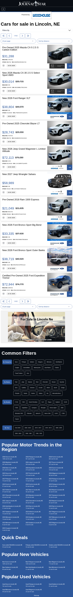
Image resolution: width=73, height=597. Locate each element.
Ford (16, 382)
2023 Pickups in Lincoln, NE (57, 480)
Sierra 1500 (47, 413)
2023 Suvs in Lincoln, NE (9, 474)
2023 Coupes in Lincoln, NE (10, 529)
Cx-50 (65, 402)
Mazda (30, 382)
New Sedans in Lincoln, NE (10, 568)
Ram (37, 382)
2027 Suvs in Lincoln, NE (56, 463)
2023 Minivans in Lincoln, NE (10, 523)
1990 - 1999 (39, 433)
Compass (34, 407)
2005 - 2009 (59, 427)
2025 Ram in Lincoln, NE (56, 507)
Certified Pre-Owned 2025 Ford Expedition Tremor (23, 276)
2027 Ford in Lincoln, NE (33, 474)
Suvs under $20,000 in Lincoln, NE (12, 546)
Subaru (40, 393)
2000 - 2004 (18, 433)
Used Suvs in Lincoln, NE (9, 585)
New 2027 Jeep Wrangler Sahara (19, 174)
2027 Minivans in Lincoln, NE (57, 518)
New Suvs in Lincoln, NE (9, 563)
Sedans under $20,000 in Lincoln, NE (59, 546)
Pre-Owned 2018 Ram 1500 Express (20, 199)
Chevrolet (45, 382)
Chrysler (17, 393)
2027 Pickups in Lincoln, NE (10, 480)
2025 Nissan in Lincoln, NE (56, 501)
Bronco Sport (53, 407)
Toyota (25, 393)
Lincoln (40, 387)
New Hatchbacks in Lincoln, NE (35, 568)
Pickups (24, 362)
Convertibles (26, 367)
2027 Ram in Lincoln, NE (33, 490)
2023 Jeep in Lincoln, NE (9, 501)
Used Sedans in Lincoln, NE (57, 585)
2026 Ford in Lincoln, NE (56, 458)
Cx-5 (43, 402)
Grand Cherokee (33, 402)
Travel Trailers (19, 373)
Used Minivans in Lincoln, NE (10, 590)
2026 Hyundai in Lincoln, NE (34, 469)
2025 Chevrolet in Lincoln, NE (34, 501)
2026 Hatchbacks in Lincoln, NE (11, 507)
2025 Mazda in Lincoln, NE (33, 496)
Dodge (63, 387)
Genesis (32, 387)
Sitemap (36, 595)
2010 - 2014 (48, 427)
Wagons (40, 362)
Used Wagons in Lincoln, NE (34, 590)
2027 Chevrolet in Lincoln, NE (10, 496)
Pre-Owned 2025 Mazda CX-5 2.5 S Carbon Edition (20, 48)
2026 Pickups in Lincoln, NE (34, 458)
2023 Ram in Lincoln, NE (33, 507)
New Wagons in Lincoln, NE (57, 563)
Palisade (29, 413)
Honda (33, 393)
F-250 (16, 407)
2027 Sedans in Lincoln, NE (10, 512)
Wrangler (43, 407)
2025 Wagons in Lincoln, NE (57, 523)
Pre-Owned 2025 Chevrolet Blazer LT (21, 123)
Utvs (28, 373)
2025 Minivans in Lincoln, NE (10, 518)
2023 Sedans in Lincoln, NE (34, 518)
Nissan (54, 382)
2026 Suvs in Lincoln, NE (9, 458)
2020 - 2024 (28, 427)
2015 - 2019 (38, 427)
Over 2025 (17, 427)
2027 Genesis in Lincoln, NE (57, 496)
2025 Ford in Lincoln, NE (33, 485)
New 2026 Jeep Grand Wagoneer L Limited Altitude (23, 150)
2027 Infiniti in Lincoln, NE (9, 490)
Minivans (49, 362)
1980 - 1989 (28, 433)
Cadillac (24, 387)
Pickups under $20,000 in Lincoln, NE (36, 546)
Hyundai (62, 382)
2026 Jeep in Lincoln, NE (33, 463)
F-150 (16, 402)
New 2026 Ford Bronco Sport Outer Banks (23, 250)
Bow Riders (48, 367)
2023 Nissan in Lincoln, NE (56, 490)
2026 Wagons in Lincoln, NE (57, 474)
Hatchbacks (59, 362)
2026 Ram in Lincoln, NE (9, 469)
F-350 (63, 413)
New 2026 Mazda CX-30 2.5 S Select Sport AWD (21, 74)
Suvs (16, 362)
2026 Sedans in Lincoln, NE (34, 480)
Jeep (22, 382)
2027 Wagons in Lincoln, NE (57, 512)
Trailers (57, 367)
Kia (47, 393)
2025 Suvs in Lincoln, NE (56, 469)
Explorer (58, 402)
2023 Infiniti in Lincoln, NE (33, 512)
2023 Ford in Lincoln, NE (9, 485)
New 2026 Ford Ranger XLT (16, 98)
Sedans (32, 362)
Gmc (16, 387)
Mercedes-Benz (56, 393)
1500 (23, 402)
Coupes (17, 367)
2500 (62, 407)
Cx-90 (56, 413)
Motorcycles (37, 367)
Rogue (49, 402)
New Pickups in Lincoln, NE (33, 563)
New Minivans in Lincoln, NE (57, 568)
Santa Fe (38, 413)
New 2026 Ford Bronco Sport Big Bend (21, 225)
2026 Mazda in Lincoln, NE (10, 463)
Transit (17, 419)
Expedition (24, 407)
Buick (55, 387)
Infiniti (48, 387)
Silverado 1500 (19, 413)
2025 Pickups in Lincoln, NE (57, 485)
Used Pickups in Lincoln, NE (34, 585)
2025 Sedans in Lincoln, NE (34, 523)
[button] (50, 54)
